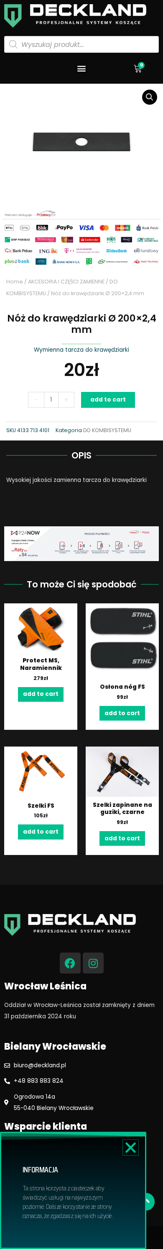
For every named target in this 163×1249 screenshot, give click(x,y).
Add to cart (108, 400)
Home (14, 281)
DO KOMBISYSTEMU (107, 430)
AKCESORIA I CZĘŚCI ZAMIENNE (66, 281)
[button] (82, 68)
